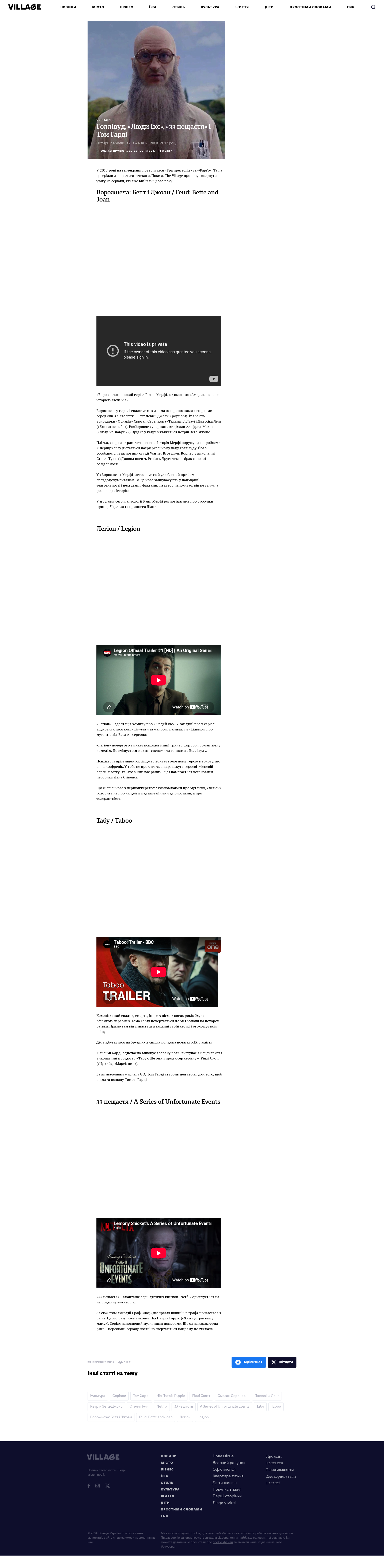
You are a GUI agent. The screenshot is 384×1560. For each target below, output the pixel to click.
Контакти (274, 1462)
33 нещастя (183, 1406)
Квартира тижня (228, 1476)
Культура (210, 7)
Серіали (103, 120)
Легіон (185, 1417)
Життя (242, 7)
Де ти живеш (225, 1482)
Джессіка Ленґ (267, 1396)
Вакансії (273, 1482)
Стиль (178, 7)
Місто (98, 7)
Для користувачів (281, 1476)
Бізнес (126, 7)
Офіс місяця (224, 1469)
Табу (260, 1406)
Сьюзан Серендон (233, 1396)
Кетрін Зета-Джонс (106, 1406)
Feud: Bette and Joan (155, 1417)
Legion (203, 1417)
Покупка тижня (227, 1489)
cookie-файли (223, 1542)
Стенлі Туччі (139, 1406)
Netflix (161, 1406)
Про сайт (274, 1456)
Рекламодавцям (280, 1469)
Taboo (276, 1406)
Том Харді (141, 1396)
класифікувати (136, 729)
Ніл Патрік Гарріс (170, 1396)
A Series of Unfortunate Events (224, 1406)
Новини (68, 7)
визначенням (112, 1074)
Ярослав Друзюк (112, 151)
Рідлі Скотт (201, 1396)
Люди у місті (224, 1502)
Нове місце (223, 1456)
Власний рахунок (229, 1462)
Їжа (152, 7)
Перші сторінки (227, 1496)
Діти (269, 7)
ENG (351, 7)
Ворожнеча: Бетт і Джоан (111, 1417)
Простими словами (310, 7)
